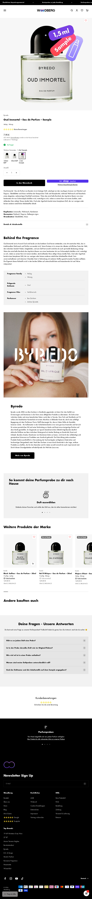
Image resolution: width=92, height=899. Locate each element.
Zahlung (58, 809)
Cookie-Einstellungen (38, 806)
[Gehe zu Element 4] (49, 512)
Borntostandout (9, 845)
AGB (32, 798)
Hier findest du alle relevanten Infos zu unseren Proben (46, 739)
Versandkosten (14, 137)
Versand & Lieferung (63, 813)
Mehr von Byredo (22, 455)
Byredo (6, 115)
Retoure (58, 817)
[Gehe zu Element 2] (44, 512)
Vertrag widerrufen (37, 817)
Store (5, 806)
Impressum (34, 813)
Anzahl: (6, 168)
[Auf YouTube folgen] (16, 878)
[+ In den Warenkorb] (33, 564)
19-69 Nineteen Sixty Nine (13, 833)
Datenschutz (35, 809)
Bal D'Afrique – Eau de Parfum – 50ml (55, 573)
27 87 (6, 837)
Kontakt (6, 798)
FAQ (57, 802)
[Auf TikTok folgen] (22, 878)
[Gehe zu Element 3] (47, 512)
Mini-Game (8, 813)
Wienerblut (7, 868)
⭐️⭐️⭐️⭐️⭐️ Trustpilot (12, 821)
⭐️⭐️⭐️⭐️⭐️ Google (11, 817)
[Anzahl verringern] (7, 172)
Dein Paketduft (61, 798)
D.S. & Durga (8, 853)
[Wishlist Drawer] (82, 10)
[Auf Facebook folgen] (5, 878)
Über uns (7, 802)
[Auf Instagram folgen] (10, 878)
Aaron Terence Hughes (11, 841)
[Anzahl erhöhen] (16, 172)
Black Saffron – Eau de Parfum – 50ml (20, 573)
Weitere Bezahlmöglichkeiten (68, 184)
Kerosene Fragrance (10, 861)
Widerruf (34, 802)
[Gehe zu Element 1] (42, 512)
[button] (9, 129)
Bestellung (59, 806)
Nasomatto (7, 864)
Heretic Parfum (9, 857)
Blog (5, 809)
